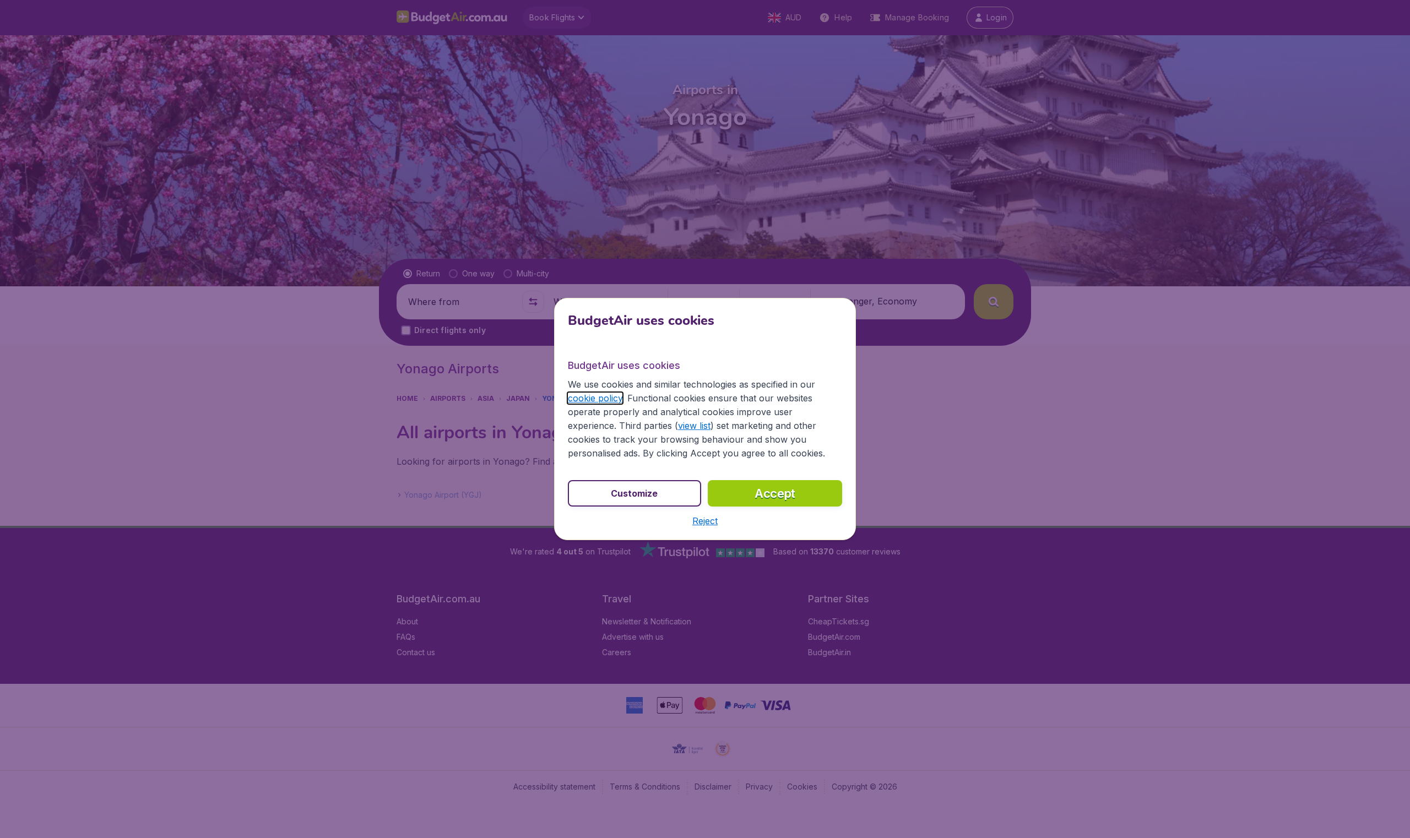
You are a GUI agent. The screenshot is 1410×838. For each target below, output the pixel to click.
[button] (705, 520)
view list (694, 425)
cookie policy (595, 398)
